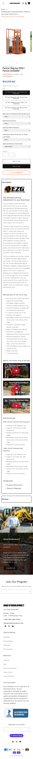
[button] (3, 3)
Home (3, 9)
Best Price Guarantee (10, 668)
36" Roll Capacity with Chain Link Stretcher (16, 92)
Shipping (5, 85)
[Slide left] (13, 63)
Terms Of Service (9, 676)
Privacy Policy (8, 672)
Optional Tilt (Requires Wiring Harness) (16, 114)
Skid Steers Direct (18, 755)
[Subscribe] (30, 591)
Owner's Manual (14, 488)
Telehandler (7, 645)
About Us (6, 660)
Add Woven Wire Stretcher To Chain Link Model (15, 136)
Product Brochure (15, 485)
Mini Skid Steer (8, 641)
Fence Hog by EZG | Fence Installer (12, 16)
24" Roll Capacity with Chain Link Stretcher (16, 103)
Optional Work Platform (11, 128)
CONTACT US (10, 568)
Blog (5, 664)
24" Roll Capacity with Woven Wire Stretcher (16, 108)
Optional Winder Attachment (13, 144)
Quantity (5, 151)
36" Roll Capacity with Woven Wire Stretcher (16, 97)
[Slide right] (20, 63)
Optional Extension (9, 121)
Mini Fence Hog (20, 263)
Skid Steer (7, 637)
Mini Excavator (8, 649)
